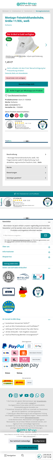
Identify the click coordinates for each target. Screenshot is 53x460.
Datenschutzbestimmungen (21, 240)
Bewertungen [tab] (12, 172)
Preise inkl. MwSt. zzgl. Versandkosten (16, 73)
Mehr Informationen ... (30, 436)
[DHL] (19, 382)
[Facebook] (10, 395)
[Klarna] (14, 353)
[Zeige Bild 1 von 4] (19, 56)
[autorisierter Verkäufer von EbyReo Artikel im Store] (38, 291)
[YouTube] (26, 395)
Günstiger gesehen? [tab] (14, 178)
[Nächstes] (46, 45)
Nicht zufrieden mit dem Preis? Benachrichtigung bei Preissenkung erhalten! (26, 69)
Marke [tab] (9, 167)
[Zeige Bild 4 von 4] (33, 57)
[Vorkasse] (7, 373)
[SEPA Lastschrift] (6, 353)
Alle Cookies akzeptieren (27, 447)
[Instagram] (15, 395)
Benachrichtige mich (26, 84)
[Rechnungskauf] (29, 346)
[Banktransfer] (5, 366)
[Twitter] (21, 395)
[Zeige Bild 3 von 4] (29, 57)
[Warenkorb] (31, 455)
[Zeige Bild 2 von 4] (24, 57)
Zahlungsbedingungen (32, 417)
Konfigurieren (39, 441)
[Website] (42, 395)
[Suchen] (23, 455)
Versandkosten (41, 401)
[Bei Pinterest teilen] (16, 115)
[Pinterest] (31, 395)
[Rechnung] (19, 373)
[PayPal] (13, 346)
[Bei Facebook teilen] (7, 115)
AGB (8, 242)
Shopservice (7, 257)
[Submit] (46, 235)
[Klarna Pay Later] (24, 359)
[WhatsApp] (37, 395)
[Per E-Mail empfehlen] (26, 115)
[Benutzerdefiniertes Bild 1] (7, 382)
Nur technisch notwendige (20, 441)
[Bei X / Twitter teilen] (11, 115)
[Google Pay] (38, 346)
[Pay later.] (14, 359)
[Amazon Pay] (25, 366)
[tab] (26, 158)
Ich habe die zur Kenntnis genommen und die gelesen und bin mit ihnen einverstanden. (27, 241)
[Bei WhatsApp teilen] (21, 115)
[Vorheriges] (7, 45)
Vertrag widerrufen (11, 264)
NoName (8, 25)
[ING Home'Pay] (23, 353)
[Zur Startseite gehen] (26, 4)
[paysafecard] (5, 359)
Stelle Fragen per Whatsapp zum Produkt (26, 91)
